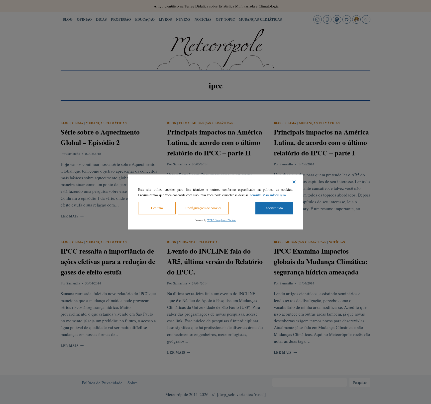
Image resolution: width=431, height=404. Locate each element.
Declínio (157, 207)
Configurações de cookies (203, 207)
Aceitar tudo (274, 207)
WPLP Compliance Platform (221, 220)
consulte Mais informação (268, 195)
